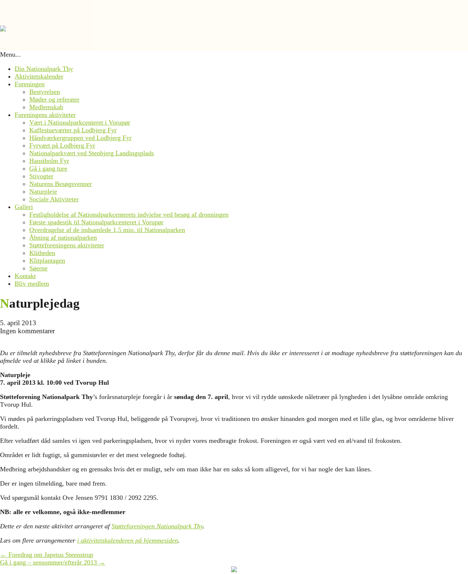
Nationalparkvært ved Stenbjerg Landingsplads (91, 153)
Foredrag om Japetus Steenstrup (46, 554)
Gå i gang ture (48, 168)
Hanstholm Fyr (49, 160)
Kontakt (25, 276)
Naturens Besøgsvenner (60, 183)
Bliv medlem (32, 283)
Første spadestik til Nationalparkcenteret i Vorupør (96, 222)
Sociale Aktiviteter (54, 199)
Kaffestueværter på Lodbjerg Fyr (73, 130)
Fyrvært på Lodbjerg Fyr (62, 145)
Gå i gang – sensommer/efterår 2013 (52, 562)
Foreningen (30, 84)
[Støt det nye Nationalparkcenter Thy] (234, 570)
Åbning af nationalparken (63, 237)
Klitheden (42, 252)
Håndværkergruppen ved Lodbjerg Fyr (80, 137)
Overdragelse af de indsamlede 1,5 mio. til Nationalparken (107, 229)
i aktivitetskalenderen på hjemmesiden (127, 540)
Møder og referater (54, 99)
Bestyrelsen (44, 91)
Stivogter (41, 176)
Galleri (24, 206)
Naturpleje (43, 191)
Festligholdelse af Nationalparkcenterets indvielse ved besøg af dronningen (129, 214)
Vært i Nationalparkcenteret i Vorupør (79, 122)
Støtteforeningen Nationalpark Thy (157, 526)
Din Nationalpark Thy (44, 68)
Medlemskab (46, 107)
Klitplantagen (47, 260)
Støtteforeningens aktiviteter (66, 245)
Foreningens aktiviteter (45, 114)
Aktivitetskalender (39, 76)
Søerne (38, 268)
